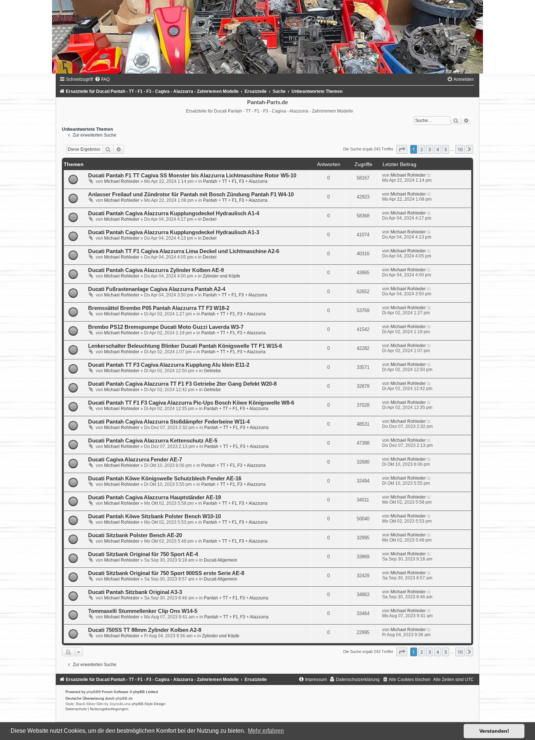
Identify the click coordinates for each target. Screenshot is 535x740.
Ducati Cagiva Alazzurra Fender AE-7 (135, 459)
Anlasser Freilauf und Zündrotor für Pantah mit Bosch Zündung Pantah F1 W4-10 (191, 194)
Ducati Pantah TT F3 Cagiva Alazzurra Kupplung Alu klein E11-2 (168, 365)
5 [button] (445, 149)
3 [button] (429, 149)
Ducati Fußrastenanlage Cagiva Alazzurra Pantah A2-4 (156, 289)
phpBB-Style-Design (149, 704)
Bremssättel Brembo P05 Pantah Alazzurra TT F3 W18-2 (158, 308)
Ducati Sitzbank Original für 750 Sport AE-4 (143, 554)
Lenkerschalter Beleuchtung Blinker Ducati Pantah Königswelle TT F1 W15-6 (185, 346)
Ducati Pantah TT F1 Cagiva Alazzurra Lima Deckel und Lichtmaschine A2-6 (183, 251)
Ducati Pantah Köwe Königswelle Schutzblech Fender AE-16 (164, 478)
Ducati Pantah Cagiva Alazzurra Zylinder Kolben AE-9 (156, 270)
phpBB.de (124, 698)
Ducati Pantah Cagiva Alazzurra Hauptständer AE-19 (154, 497)
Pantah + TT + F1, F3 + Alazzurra (235, 181)
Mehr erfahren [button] (266, 731)
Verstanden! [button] (494, 731)
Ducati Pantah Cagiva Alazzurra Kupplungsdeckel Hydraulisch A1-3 (173, 232)
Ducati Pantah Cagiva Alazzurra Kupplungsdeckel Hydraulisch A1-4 (173, 213)
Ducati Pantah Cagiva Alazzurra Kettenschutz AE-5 (152, 441)
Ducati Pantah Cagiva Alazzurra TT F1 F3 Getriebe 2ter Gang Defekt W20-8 (182, 384)
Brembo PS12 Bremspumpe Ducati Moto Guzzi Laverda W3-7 (165, 327)
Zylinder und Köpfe (221, 276)
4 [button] (437, 149)
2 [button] (421, 149)
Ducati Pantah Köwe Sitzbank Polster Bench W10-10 (154, 516)
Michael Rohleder (121, 181)
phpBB (92, 692)
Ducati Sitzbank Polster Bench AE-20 (135, 535)
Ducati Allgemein (220, 560)
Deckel (210, 219)
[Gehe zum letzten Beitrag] (429, 175)
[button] (401, 149)
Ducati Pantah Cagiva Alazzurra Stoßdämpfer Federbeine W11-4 (169, 422)
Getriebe (212, 370)
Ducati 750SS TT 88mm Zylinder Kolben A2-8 (144, 630)
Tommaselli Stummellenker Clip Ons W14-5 (142, 611)
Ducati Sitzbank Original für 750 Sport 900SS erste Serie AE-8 (166, 573)
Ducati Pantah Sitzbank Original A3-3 (135, 592)
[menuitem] (102, 79)
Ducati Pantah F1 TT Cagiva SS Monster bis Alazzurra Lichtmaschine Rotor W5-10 (192, 175)
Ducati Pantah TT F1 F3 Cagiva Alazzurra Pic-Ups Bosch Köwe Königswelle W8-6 (191, 403)
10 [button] (460, 149)
